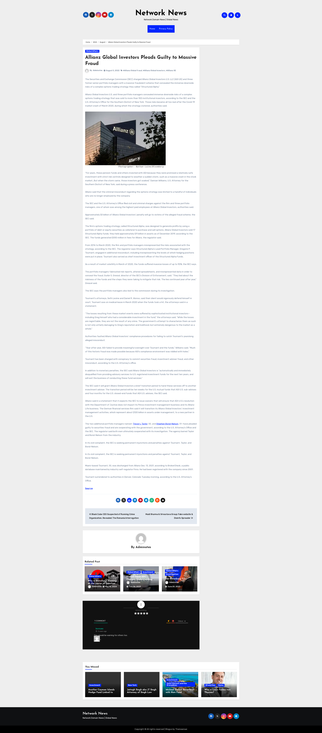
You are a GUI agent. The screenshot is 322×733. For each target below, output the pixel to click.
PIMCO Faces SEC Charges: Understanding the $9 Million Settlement (140, 579)
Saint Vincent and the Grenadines (177, 684)
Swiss (221, 685)
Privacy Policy (166, 29)
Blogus (169, 729)
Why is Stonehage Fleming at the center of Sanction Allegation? (102, 583)
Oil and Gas (210, 685)
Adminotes (98, 70)
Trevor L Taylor (140, 424)
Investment (148, 572)
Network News (161, 13)
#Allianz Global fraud (132, 70)
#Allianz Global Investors (154, 70)
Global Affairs (92, 51)
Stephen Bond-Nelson (167, 424)
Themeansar (181, 729)
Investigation (172, 574)
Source (89, 488)
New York (132, 685)
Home (152, 29)
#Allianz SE (171, 70)
